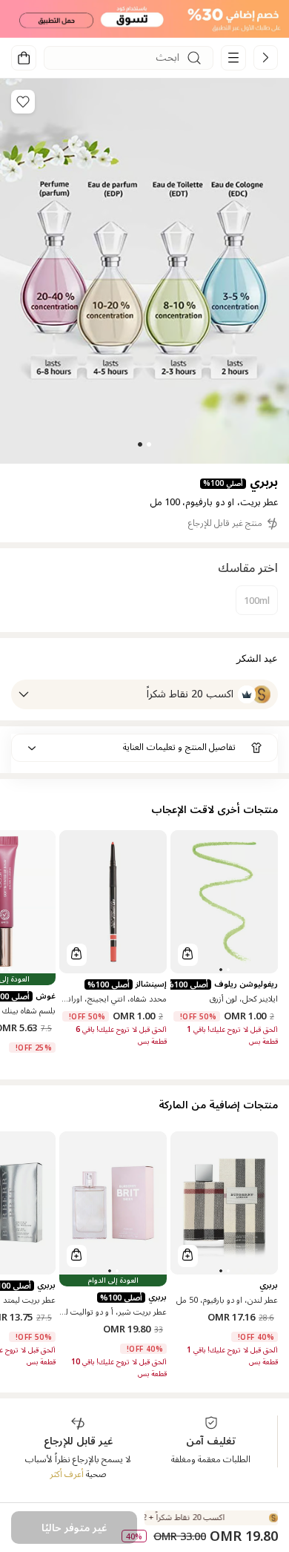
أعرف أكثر (67, 1474)
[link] (265, 57)
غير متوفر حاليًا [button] (74, 1528)
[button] (144, 19)
